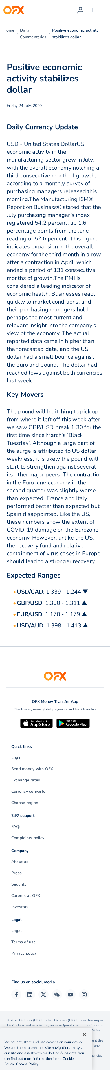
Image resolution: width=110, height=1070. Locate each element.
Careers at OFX (25, 895)
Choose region (24, 802)
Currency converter (29, 791)
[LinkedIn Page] (30, 994)
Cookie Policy (27, 1064)
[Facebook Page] (16, 994)
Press (16, 873)
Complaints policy (27, 838)
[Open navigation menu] (102, 10)
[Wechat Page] (57, 994)
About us (19, 861)
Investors (19, 907)
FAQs (16, 826)
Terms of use (23, 942)
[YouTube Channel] (70, 994)
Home (8, 30)
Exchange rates (25, 780)
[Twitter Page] (43, 994)
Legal (16, 930)
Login (16, 757)
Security (19, 884)
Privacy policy (24, 953)
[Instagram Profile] (84, 994)
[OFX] (13, 10)
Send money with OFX (32, 769)
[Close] (84, 1034)
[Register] (80, 10)
